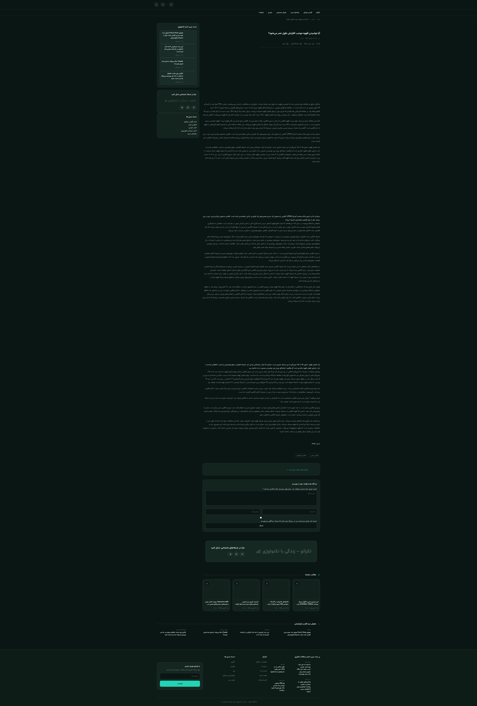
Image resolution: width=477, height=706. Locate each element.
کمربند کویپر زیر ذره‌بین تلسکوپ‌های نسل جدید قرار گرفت (246, 603)
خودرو (270, 12)
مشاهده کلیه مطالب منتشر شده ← (297, 470)
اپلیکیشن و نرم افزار (228, 675)
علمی (313, 19)
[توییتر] (242, 554)
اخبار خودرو (193, 127)
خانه (318, 19)
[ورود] (171, 4)
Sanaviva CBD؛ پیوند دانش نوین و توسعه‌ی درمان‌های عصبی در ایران (216, 604)
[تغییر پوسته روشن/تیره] (162, 4)
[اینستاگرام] (236, 554)
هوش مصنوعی (281, 12)
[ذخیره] (297, 583)
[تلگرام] (230, 554)
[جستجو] (156, 4)
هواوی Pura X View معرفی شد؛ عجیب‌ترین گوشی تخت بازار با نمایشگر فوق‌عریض (172, 35)
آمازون (233, 662)
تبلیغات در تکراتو (261, 662)
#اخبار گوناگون (301, 455)
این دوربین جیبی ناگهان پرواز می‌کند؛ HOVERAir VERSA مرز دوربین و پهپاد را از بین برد (307, 604)
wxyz (314, 443)
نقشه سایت (263, 675)
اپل (234, 671)
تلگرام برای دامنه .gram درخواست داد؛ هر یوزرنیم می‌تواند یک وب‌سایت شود (172, 76)
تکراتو (318, 12)
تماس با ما (263, 671)
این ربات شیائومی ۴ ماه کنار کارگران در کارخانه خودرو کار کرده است (173, 49)
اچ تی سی (232, 680)
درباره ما (264, 666)
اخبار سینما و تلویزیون (189, 130)
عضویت (180, 683)
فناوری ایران (192, 124)
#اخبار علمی (314, 455)
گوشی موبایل (307, 12)
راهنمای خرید (294, 12)
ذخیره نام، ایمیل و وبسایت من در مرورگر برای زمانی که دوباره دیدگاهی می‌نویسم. (289, 521)
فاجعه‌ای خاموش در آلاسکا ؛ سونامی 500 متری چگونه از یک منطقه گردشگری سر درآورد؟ (278, 604)
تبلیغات (261, 12)
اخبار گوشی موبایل (190, 121)
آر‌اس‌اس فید (262, 680)
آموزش (232, 666)
